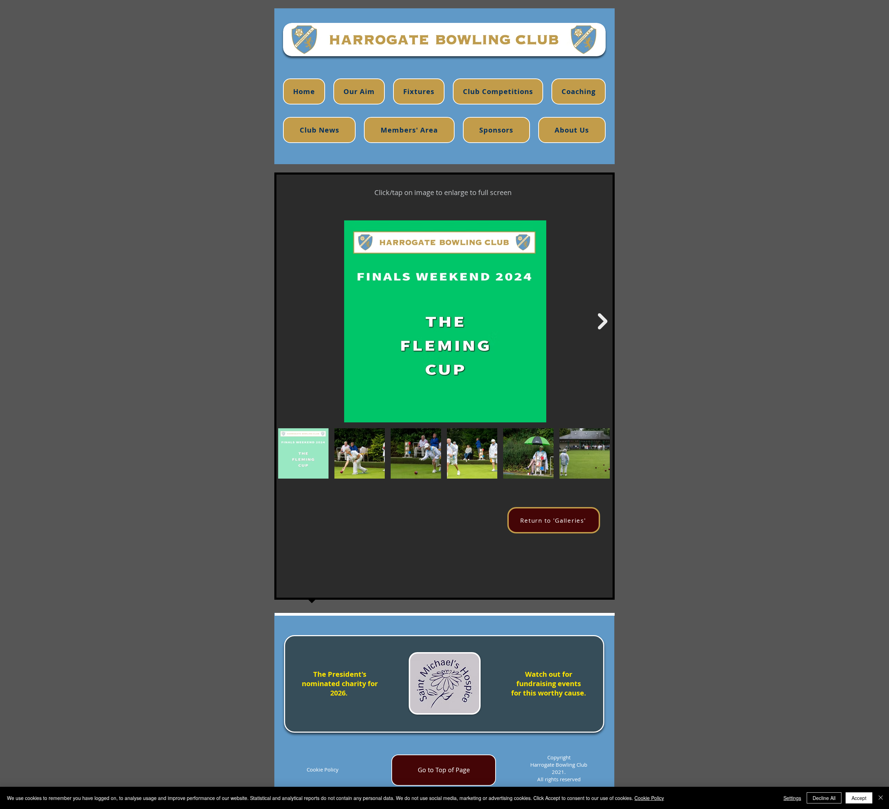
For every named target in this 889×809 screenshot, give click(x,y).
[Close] (880, 797)
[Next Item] (602, 321)
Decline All (824, 797)
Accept (858, 797)
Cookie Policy (323, 769)
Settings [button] (792, 797)
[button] (578, 91)
